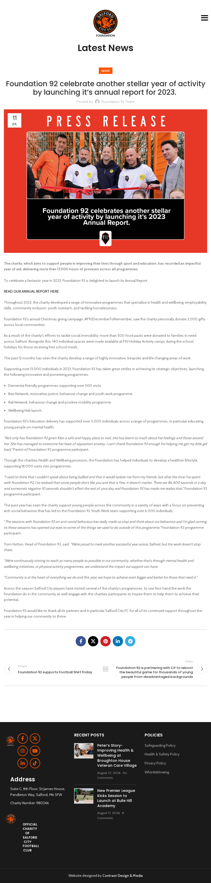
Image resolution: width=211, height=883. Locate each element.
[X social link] (93, 641)
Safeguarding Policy (160, 745)
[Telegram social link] (130, 641)
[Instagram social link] (22, 751)
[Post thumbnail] (83, 761)
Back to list (105, 669)
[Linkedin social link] (118, 641)
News (105, 71)
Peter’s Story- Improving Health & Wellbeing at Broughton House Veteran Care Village (117, 755)
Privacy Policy (155, 763)
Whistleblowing (157, 772)
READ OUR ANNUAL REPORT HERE (31, 291)
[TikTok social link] (35, 763)
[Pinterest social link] (105, 641)
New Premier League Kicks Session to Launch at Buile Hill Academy (116, 798)
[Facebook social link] (81, 641)
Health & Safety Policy (162, 754)
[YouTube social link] (35, 751)
